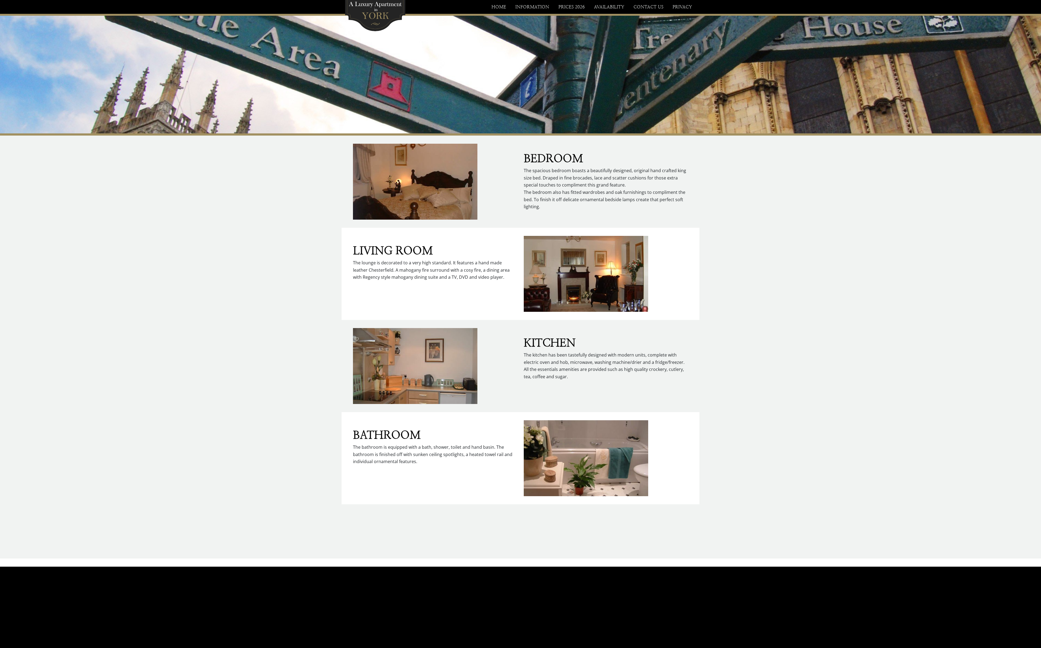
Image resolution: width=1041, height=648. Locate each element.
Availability (609, 6)
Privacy (682, 6)
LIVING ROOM (393, 250)
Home (498, 6)
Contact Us (648, 6)
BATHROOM (387, 435)
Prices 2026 (571, 6)
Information (532, 6)
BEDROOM (553, 158)
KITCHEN (550, 342)
